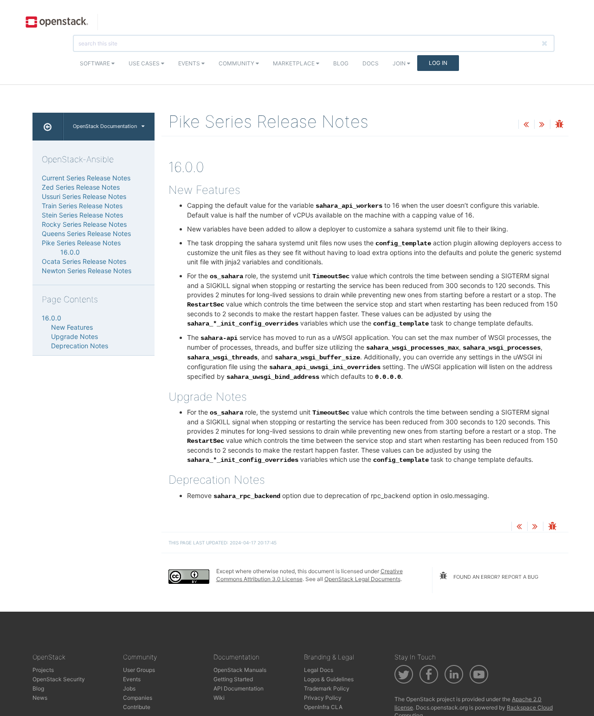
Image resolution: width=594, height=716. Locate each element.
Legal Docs (318, 669)
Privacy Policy (323, 697)
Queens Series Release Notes (86, 233)
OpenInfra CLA (323, 706)
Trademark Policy (326, 688)
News (39, 697)
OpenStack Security (58, 679)
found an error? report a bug (495, 577)
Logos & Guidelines (329, 679)
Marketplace (294, 63)
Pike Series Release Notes (81, 243)
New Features (72, 327)
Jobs (129, 688)
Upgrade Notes (74, 336)
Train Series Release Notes (82, 206)
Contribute (136, 706)
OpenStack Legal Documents (362, 578)
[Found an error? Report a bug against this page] (559, 125)
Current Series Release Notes (86, 178)
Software (95, 63)
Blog (341, 63)
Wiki (219, 697)
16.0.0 (70, 252)
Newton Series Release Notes (86, 271)
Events (189, 63)
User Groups (139, 669)
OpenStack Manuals (239, 669)
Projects (43, 669)
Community (237, 63)
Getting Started (233, 679)
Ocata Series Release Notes (84, 261)
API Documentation (238, 688)
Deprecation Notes (79, 346)
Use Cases (145, 63)
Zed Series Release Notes (81, 187)
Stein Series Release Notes (82, 215)
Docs (370, 63)
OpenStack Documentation (105, 126)
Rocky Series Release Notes (84, 224)
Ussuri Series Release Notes (84, 196)
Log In (438, 62)
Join (400, 63)
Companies (137, 697)
